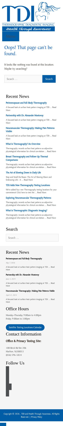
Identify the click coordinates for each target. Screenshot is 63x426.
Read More (51, 151)
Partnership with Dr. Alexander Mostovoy (24, 115)
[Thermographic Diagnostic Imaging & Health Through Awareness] (31, 16)
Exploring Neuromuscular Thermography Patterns (28, 197)
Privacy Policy (36, 416)
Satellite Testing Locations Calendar (25, 327)
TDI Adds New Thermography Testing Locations (28, 185)
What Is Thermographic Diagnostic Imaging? (26, 210)
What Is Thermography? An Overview (23, 143)
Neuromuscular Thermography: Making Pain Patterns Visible (30, 290)
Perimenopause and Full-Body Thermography (26, 102)
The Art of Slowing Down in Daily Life (23, 172)
